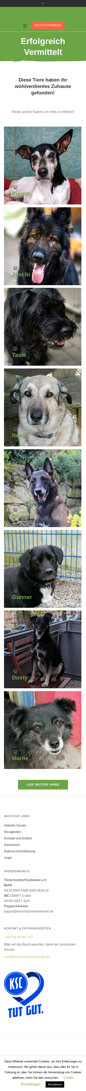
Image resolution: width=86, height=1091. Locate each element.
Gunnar (22, 597)
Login (8, 857)
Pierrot (21, 194)
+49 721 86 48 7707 (19, 937)
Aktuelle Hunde (15, 825)
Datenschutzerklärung (19, 851)
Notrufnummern (47, 25)
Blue (18, 516)
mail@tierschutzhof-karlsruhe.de (27, 957)
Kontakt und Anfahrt (18, 838)
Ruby (19, 435)
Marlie (20, 758)
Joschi (21, 274)
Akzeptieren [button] (55, 1084)
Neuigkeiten (12, 832)
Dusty (20, 677)
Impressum (12, 844)
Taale (19, 355)
